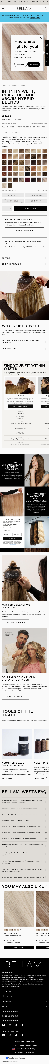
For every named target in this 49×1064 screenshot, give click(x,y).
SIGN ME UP (12, 538)
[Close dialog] (48, 518)
